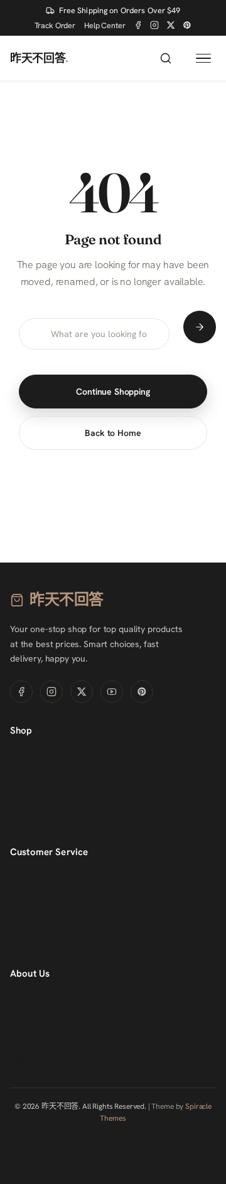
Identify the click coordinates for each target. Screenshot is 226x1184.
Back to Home (113, 433)
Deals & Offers (39, 802)
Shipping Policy (41, 908)
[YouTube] (111, 691)
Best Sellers (34, 787)
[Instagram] (154, 25)
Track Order (55, 25)
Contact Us (33, 938)
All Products (35, 756)
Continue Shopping (112, 391)
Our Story (30, 1000)
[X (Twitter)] (170, 25)
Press (21, 1045)
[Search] (165, 58)
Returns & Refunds (47, 893)
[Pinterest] (187, 25)
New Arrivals (36, 772)
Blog (19, 1030)
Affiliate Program (43, 1060)
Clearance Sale (41, 817)
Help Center (104, 25)
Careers (26, 1015)
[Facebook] (138, 25)
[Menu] (203, 58)
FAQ (19, 923)
